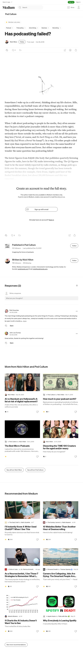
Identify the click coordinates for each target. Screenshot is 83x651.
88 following (27, 263)
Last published (32, 248)
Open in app (6, 2)
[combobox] (32, 7)
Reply (12, 326)
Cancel (65, 300)
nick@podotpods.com (40, 269)
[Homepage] (9, 7)
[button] (9, 27)
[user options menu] (78, 7)
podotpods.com (23, 269)
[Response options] (76, 311)
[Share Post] (75, 50)
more (24, 321)
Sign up (71, 2)
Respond (72, 300)
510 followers (16, 248)
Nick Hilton (13, 42)
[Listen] (70, 50)
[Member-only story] (44, 412)
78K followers (16, 263)
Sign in (78, 2)
